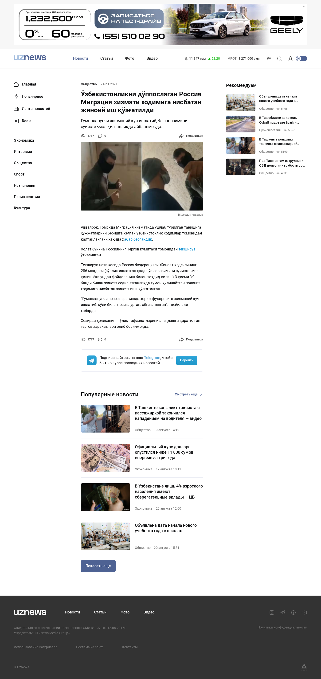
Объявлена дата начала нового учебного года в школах (166, 528)
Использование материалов (35, 647)
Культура (22, 208)
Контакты (130, 647)
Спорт (19, 174)
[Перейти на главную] (30, 58)
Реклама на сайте (89, 647)
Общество (23, 163)
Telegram (152, 357)
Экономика (24, 140)
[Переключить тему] (301, 58)
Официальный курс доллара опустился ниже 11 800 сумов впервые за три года (164, 452)
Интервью (23, 152)
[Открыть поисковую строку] (281, 58)
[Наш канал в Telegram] (283, 612)
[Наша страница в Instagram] (272, 612)
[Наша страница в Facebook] (293, 612)
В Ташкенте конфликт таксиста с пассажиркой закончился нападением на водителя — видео (168, 413)
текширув (187, 249)
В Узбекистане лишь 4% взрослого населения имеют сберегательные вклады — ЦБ (169, 491)
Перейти (186, 360)
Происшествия (27, 197)
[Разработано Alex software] (304, 667)
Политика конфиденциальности (282, 627)
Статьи (106, 58)
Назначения (24, 185)
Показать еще (98, 566)
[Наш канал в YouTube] (304, 612)
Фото (129, 58)
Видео (152, 58)
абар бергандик (138, 239)
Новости (80, 58)
